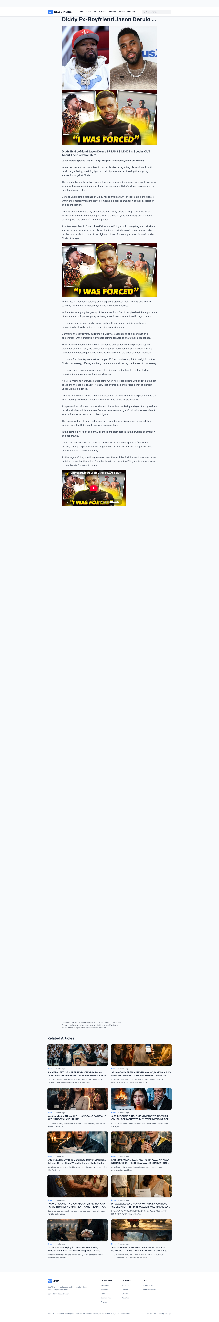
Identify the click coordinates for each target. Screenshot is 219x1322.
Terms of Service (149, 1290)
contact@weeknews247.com (58, 1294)
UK (95, 12)
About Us (125, 1285)
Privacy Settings (165, 1313)
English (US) (151, 1313)
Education (131, 12)
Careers (125, 1294)
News (81, 12)
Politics (112, 12)
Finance (104, 1302)
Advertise (125, 1298)
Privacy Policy (148, 1285)
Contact (125, 1290)
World (88, 12)
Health (122, 12)
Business (102, 12)
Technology (105, 1285)
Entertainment (106, 1298)
